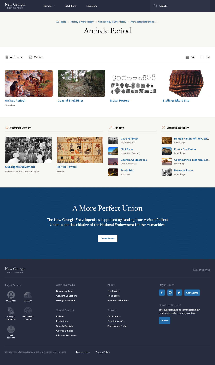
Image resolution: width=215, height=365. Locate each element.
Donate (164, 320)
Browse (48, 5)
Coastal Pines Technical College (193, 159)
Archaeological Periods (142, 21)
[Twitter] (179, 293)
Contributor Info (116, 321)
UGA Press (11, 300)
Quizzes (60, 316)
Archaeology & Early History (112, 21)
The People (114, 295)
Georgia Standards (65, 300)
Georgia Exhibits (64, 330)
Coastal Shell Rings (70, 100)
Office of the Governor (27, 317)
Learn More (107, 238)
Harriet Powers (67, 167)
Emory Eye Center (185, 149)
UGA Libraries (11, 336)
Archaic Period (15, 100)
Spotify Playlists (64, 326)
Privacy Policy (103, 352)
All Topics (61, 21)
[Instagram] (170, 293)
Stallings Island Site (176, 100)
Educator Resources (66, 335)
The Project (114, 291)
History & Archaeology (82, 21)
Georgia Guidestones (134, 159)
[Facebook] (162, 293)
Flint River (127, 149)
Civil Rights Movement (20, 167)
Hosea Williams (183, 170)
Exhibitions (70, 5)
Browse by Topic (65, 291)
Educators (92, 5)
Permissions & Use (117, 326)
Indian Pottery (120, 100)
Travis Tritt (127, 170)
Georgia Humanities (11, 317)
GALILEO (28, 300)
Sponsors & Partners (118, 300)
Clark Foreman (129, 138)
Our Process (114, 316)
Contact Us (192, 292)
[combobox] (180, 6)
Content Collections (66, 295)
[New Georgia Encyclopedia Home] (15, 5)
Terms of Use (83, 352)
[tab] (13, 57)
